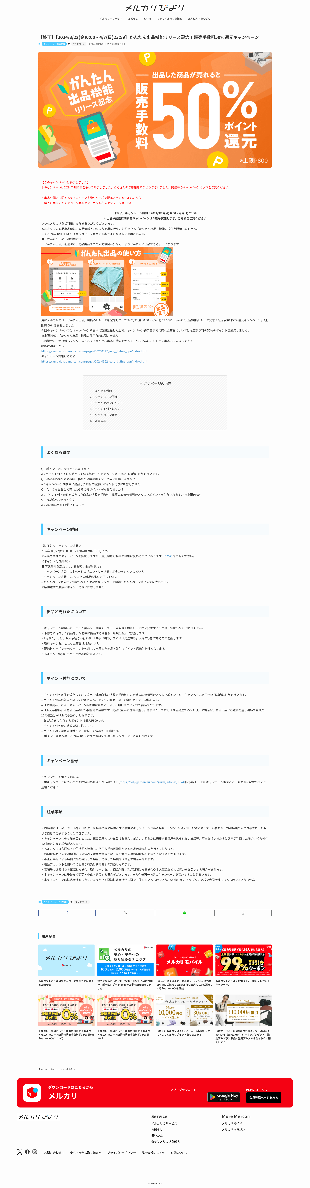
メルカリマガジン (233, 1129)
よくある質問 (103, 391)
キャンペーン (78, 43)
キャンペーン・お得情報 (54, 43)
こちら (137, 197)
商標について (179, 1152)
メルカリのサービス (164, 1123)
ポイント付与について (109, 408)
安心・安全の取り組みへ (86, 1152)
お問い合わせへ (54, 1152)
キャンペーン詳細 (106, 396)
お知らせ (157, 1129)
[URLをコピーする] (243, 913)
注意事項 (100, 421)
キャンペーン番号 (106, 415)
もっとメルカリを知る (165, 1141)
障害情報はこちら (153, 1152)
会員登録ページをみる (263, 1097)
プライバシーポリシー (121, 1152)
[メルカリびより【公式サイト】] (155, 7)
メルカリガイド (232, 1123)
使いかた (157, 1135)
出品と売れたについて (109, 403)
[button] (67, 913)
